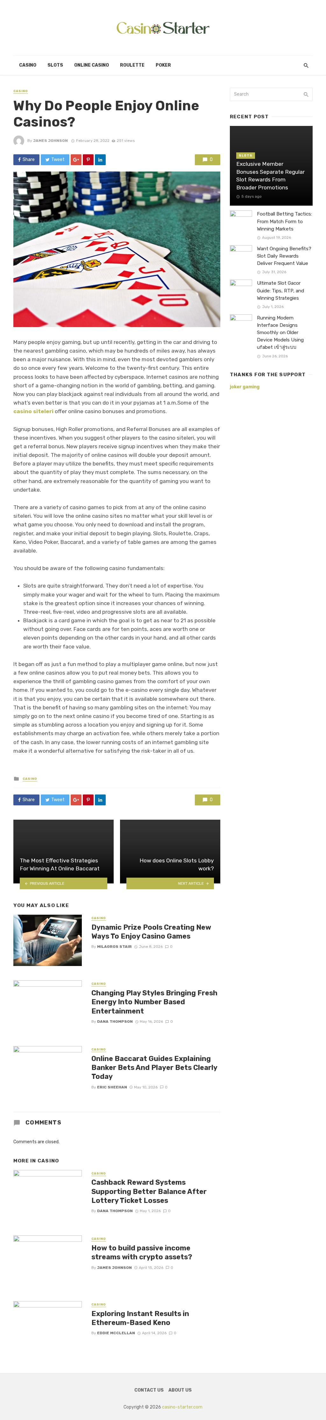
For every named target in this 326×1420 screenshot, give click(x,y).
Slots (55, 65)
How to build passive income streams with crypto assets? (141, 1252)
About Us (180, 1390)
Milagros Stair (114, 946)
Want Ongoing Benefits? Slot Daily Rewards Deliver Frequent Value (284, 256)
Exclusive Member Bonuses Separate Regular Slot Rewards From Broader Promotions (270, 176)
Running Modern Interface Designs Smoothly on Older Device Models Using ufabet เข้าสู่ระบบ (280, 332)
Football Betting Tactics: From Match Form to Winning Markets (284, 221)
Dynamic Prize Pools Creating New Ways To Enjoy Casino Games (151, 931)
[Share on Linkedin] (100, 159)
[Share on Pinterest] (88, 159)
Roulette (132, 65)
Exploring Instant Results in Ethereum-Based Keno (140, 1318)
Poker (163, 65)
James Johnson (50, 140)
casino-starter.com (182, 1407)
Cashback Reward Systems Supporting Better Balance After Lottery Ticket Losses (149, 1191)
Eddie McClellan (116, 1333)
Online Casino (91, 65)
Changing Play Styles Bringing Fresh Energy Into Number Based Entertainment (154, 1002)
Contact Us (149, 1390)
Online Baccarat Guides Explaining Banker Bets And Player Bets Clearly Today (154, 1068)
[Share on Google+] (76, 159)
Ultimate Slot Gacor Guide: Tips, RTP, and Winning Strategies (280, 290)
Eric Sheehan (112, 1087)
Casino (27, 65)
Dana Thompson (115, 1021)
